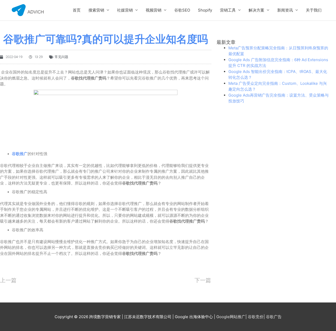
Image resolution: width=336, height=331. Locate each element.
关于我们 (314, 10)
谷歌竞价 (256, 316)
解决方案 (256, 10)
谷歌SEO (182, 10)
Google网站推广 (230, 316)
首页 (77, 10)
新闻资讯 (285, 10)
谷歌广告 (274, 316)
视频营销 (153, 10)
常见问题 (61, 57)
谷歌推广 (20, 153)
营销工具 (228, 10)
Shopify (205, 10)
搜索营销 (96, 10)
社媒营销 (125, 10)
